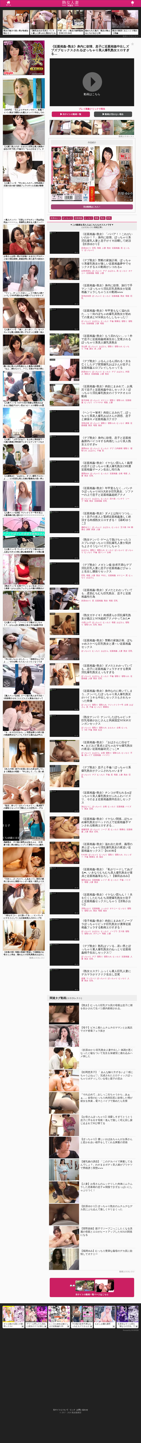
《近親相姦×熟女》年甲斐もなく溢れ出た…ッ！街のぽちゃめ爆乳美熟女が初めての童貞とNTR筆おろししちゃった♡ (106, 314)
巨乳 (109, 218)
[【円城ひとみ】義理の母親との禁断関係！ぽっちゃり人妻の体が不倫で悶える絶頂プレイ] (81, 127)
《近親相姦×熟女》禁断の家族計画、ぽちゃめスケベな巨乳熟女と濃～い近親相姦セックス (106, 643)
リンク (72, 1410)
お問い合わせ (82, 1410)
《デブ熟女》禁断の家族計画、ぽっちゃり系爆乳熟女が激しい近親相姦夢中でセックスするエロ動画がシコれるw (106, 263)
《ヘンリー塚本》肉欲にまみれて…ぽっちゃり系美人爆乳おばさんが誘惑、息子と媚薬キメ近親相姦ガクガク (106, 416)
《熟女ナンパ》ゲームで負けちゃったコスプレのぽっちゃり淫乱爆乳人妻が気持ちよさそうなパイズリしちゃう (106, 543)
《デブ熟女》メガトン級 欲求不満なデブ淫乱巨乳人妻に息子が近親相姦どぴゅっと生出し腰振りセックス (106, 568)
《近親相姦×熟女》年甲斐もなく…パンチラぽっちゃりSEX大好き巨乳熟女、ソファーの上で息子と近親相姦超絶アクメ (107, 491)
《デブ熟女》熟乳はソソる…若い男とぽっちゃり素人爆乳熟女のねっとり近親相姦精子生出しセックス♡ (106, 949)
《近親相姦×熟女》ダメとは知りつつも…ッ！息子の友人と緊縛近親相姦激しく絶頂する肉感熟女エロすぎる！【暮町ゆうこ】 (106, 518)
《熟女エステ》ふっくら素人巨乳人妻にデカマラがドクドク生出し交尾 (106, 973)
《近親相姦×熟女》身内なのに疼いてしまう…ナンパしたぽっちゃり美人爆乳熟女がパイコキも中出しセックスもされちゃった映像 (106, 695)
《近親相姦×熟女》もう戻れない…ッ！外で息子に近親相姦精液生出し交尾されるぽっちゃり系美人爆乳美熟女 (106, 339)
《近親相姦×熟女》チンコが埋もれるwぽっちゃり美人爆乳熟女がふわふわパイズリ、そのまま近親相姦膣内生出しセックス (106, 797)
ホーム (8, 5)
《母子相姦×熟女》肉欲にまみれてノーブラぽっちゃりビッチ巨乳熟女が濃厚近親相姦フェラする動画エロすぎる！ (106, 924)
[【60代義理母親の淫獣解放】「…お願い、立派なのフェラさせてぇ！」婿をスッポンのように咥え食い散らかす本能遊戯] (60, 127)
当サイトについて (60, 1410)
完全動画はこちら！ (92, 207)
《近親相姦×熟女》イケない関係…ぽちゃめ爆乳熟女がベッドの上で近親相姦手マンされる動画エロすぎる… (106, 822)
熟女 (103, 218)
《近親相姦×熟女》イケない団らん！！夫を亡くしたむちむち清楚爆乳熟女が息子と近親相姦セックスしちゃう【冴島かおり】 (106, 899)
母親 (96, 218)
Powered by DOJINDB (131, 1330)
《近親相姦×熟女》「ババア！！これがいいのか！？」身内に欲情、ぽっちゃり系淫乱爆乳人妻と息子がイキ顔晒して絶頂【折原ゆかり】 (106, 239)
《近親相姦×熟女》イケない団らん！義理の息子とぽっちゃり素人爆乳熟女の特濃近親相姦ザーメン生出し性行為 (106, 466)
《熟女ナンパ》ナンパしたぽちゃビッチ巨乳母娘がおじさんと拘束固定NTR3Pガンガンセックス (106, 720)
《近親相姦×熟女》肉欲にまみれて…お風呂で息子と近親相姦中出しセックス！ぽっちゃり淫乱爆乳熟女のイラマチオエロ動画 (106, 391)
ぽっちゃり (67, 218)
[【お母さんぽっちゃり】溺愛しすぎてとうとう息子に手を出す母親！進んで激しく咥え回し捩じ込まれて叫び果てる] (102, 127)
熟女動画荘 (76, 1413)
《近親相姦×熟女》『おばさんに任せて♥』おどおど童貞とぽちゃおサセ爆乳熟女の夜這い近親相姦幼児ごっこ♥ (107, 745)
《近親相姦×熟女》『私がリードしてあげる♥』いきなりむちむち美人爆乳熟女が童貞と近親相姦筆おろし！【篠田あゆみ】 (107, 872)
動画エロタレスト (130, 36)
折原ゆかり (55, 218)
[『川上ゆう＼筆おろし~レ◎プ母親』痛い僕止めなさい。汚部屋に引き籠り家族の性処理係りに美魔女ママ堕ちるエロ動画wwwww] (124, 127)
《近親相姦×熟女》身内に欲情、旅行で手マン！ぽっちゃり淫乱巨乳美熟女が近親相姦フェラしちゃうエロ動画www (106, 288)
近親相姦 (78, 218)
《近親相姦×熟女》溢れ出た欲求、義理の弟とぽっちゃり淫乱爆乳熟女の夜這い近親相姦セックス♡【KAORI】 (106, 847)
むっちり (88, 218)
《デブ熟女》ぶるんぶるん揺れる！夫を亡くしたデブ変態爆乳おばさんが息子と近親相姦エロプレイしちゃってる (106, 364)
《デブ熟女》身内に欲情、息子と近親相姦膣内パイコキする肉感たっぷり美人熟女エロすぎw (106, 441)
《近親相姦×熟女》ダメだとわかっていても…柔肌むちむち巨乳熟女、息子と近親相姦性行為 (106, 593)
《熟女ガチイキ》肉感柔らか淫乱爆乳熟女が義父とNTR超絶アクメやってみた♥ (106, 617)
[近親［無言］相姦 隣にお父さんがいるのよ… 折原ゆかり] (92, 173)
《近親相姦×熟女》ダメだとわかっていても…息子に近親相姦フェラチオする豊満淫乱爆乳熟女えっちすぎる (106, 669)
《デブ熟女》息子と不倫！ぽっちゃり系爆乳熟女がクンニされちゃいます (106, 769)
